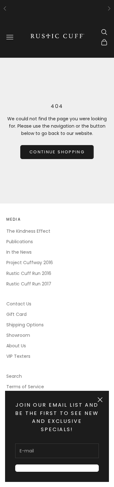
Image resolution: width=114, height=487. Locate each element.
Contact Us (18, 304)
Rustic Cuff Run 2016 (28, 273)
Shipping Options (25, 325)
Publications (19, 241)
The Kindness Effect (28, 231)
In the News (19, 252)
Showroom (18, 335)
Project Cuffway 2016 (29, 262)
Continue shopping (57, 152)
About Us (16, 346)
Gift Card (16, 314)
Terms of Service (25, 387)
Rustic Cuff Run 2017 (28, 284)
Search (14, 376)
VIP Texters (18, 356)
